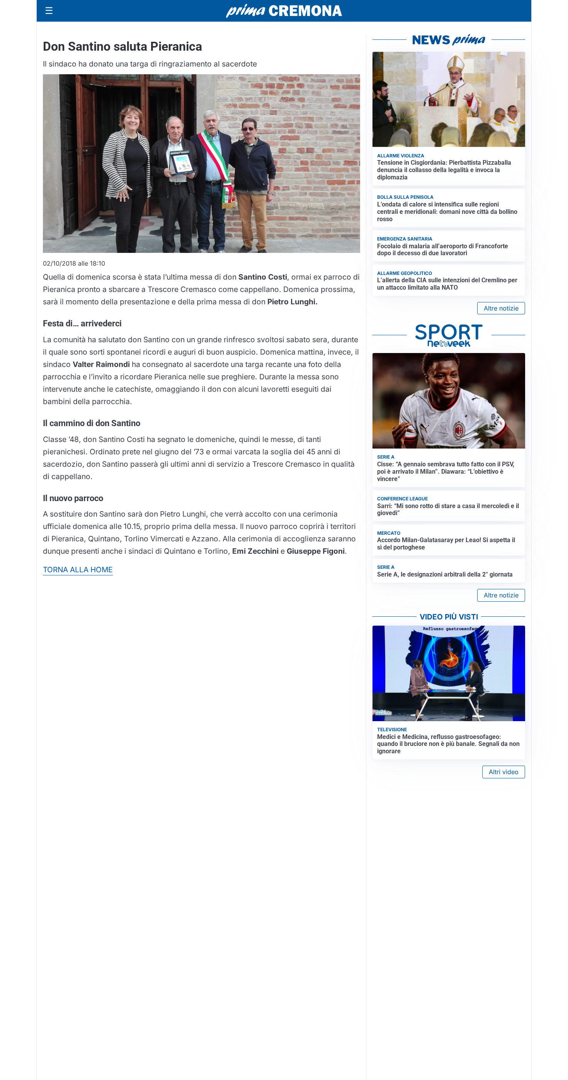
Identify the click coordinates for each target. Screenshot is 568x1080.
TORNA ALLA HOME (78, 569)
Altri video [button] (504, 772)
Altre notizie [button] (501, 308)
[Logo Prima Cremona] (284, 10)
